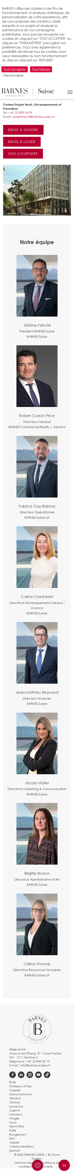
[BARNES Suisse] (27, 92)
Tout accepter (14, 69)
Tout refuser (41, 69)
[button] (70, 92)
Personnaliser (13, 75)
